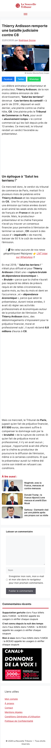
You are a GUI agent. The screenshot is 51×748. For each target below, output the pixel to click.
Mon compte (11, 699)
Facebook (8, 79)
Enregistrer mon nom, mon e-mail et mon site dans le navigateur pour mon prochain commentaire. (26, 579)
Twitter (21, 79)
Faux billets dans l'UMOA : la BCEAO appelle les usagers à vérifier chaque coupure (23, 615)
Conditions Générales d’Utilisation (22, 716)
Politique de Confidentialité (19, 721)
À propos (9, 703)
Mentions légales (13, 712)
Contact (9, 708)
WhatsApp (34, 79)
